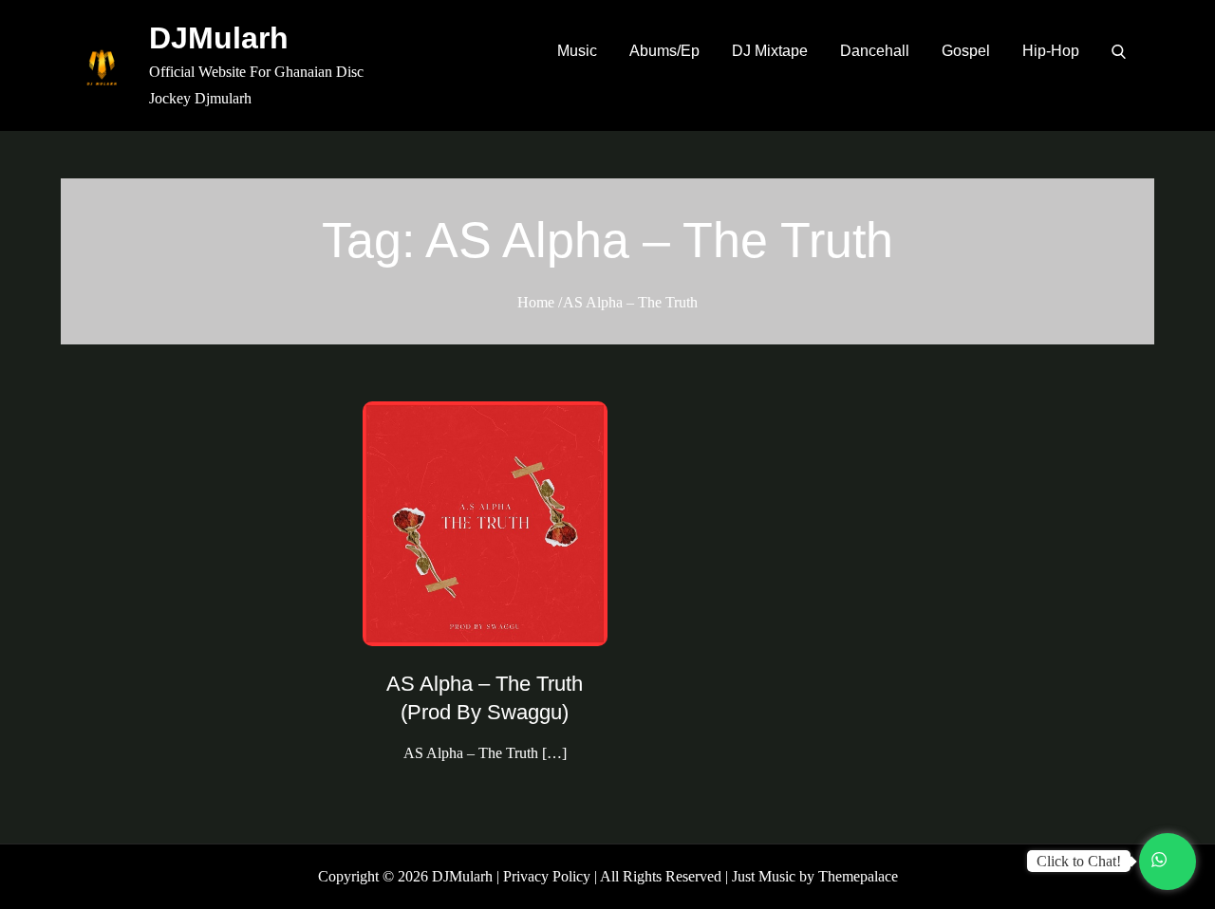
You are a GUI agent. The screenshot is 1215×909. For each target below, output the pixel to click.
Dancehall (874, 51)
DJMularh (219, 38)
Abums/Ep (664, 51)
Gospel (966, 51)
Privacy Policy (546, 876)
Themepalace (858, 876)
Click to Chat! (1079, 861)
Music (577, 51)
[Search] (1119, 51)
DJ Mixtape (770, 51)
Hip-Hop (1050, 51)
